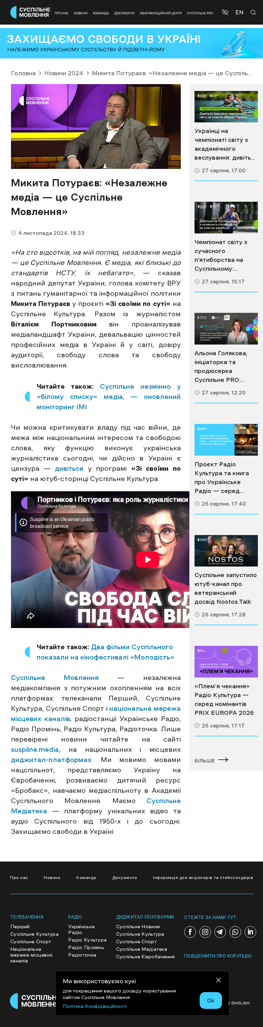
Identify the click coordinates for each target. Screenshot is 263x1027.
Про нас (61, 13)
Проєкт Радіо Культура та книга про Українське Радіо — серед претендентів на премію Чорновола (223, 478)
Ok (210, 1000)
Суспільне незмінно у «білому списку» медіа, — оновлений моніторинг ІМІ (109, 396)
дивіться (69, 468)
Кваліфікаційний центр (161, 13)
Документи (124, 13)
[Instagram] (205, 932)
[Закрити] (218, 981)
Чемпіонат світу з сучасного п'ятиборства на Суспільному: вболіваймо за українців (221, 256)
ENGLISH (240, 1003)
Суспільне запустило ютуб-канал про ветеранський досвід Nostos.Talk (226, 588)
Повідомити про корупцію (218, 956)
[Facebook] (190, 932)
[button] (226, 12)
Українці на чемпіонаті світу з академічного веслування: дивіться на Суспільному (226, 145)
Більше (205, 760)
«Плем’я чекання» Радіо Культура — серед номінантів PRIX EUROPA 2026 (224, 699)
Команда (101, 13)
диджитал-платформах (51, 759)
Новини (81, 13)
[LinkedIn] (250, 932)
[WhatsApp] (235, 932)
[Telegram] (220, 932)
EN (239, 12)
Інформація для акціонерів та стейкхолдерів (203, 878)
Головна (23, 73)
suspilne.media (35, 749)
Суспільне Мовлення (55, 677)
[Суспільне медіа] (226, 107)
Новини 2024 (63, 73)
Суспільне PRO (200, 13)
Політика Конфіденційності (95, 1006)
